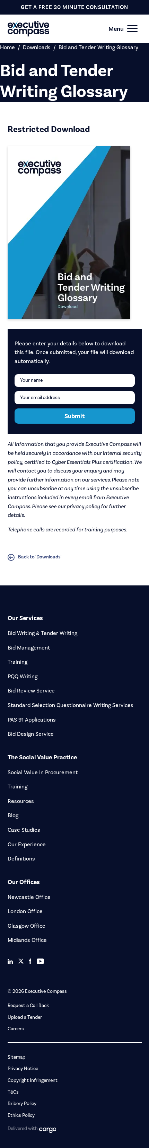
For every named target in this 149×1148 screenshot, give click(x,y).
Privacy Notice (23, 1068)
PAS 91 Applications (32, 719)
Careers (16, 1029)
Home (7, 47)
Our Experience (27, 844)
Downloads (37, 47)
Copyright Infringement (33, 1080)
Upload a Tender (25, 1017)
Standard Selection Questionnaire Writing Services (70, 705)
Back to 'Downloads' (40, 557)
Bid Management (29, 647)
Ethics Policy (21, 1115)
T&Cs (13, 1092)
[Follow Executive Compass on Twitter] (21, 961)
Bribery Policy (22, 1103)
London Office (25, 911)
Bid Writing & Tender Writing (42, 633)
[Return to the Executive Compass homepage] (62, 28)
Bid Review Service (31, 690)
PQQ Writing (22, 676)
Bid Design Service (31, 734)
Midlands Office (27, 940)
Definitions (21, 858)
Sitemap (16, 1057)
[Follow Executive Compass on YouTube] (40, 961)
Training (17, 662)
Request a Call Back (28, 1005)
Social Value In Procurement (43, 772)
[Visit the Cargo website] (47, 1130)
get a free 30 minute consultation (74, 7)
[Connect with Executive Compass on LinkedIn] (10, 961)
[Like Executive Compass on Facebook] (30, 961)
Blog (13, 815)
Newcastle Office (29, 897)
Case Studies (24, 830)
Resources (21, 801)
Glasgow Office (26, 925)
